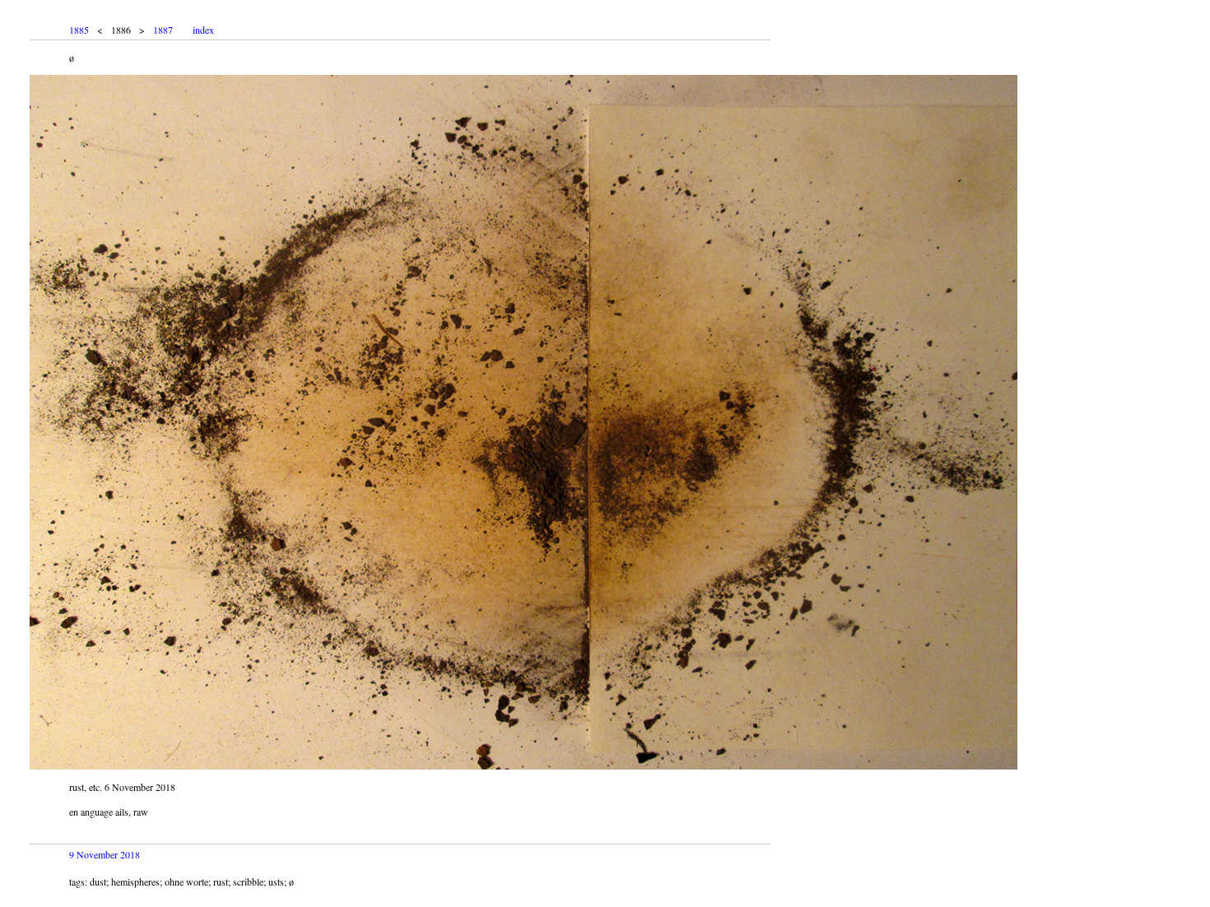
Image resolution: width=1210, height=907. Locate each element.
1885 (79, 29)
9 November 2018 (104, 854)
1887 (163, 29)
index (203, 29)
